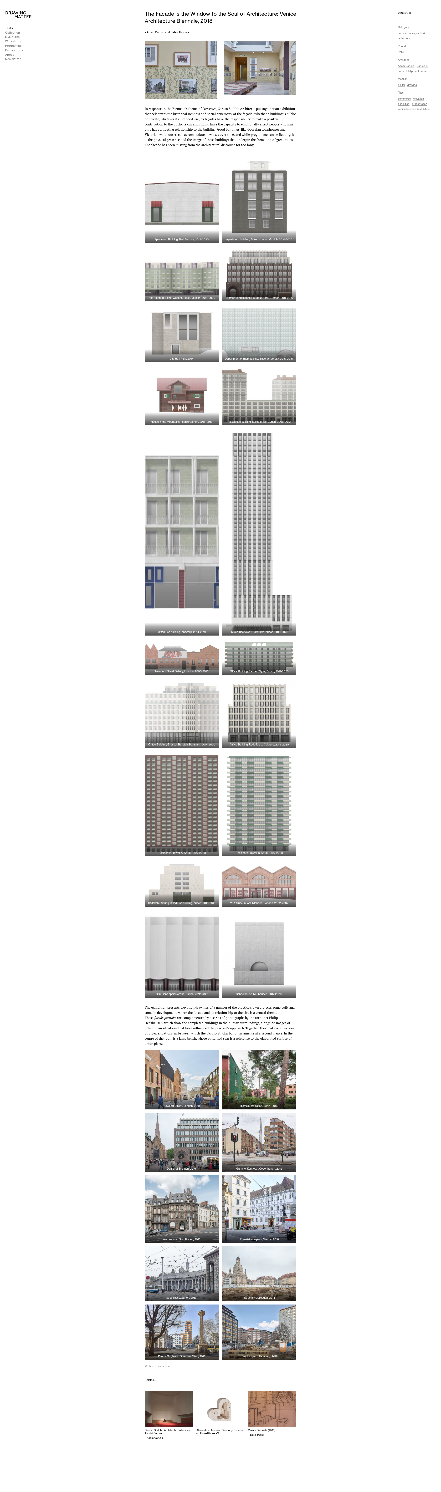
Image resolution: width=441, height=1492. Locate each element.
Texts (9, 28)
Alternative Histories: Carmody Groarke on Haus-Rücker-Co (219, 1432)
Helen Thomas (180, 32)
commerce (404, 98)
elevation (418, 98)
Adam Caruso (155, 32)
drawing (412, 85)
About (9, 54)
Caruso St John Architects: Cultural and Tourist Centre (168, 1432)
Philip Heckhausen (417, 71)
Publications (14, 50)
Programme (13, 45)
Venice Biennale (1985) (261, 1430)
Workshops (13, 41)
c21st (401, 52)
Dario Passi (257, 1434)
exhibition (403, 103)
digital (401, 85)
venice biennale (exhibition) (414, 109)
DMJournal (13, 37)
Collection (12, 32)
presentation (419, 103)
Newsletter (13, 59)
